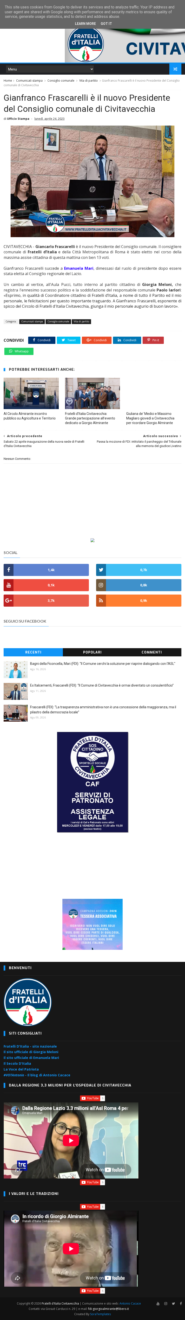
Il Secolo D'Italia (17, 1063)
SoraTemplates (100, 1314)
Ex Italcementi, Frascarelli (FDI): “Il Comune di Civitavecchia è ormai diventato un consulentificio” (102, 685)
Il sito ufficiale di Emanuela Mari (31, 1057)
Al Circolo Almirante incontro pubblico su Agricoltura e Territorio (30, 416)
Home (8, 80)
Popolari (92, 652)
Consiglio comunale (60, 80)
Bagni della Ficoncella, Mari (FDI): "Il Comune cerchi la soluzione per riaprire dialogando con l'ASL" (102, 664)
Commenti (152, 652)
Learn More (85, 24)
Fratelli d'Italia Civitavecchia (60, 1303)
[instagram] (165, 1304)
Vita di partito (88, 80)
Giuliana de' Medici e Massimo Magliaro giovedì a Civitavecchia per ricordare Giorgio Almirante (150, 418)
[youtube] (158, 1304)
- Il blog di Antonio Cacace (37, 1075)
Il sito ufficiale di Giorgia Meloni (31, 1052)
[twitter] (173, 1304)
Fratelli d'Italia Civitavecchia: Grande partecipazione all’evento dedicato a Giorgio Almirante (90, 418)
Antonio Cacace (130, 1303)
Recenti (33, 652)
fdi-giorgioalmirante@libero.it (108, 1309)
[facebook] (181, 1304)
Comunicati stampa (29, 80)
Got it (106, 24)
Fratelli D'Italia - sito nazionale (30, 1046)
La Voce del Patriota (21, 1069)
